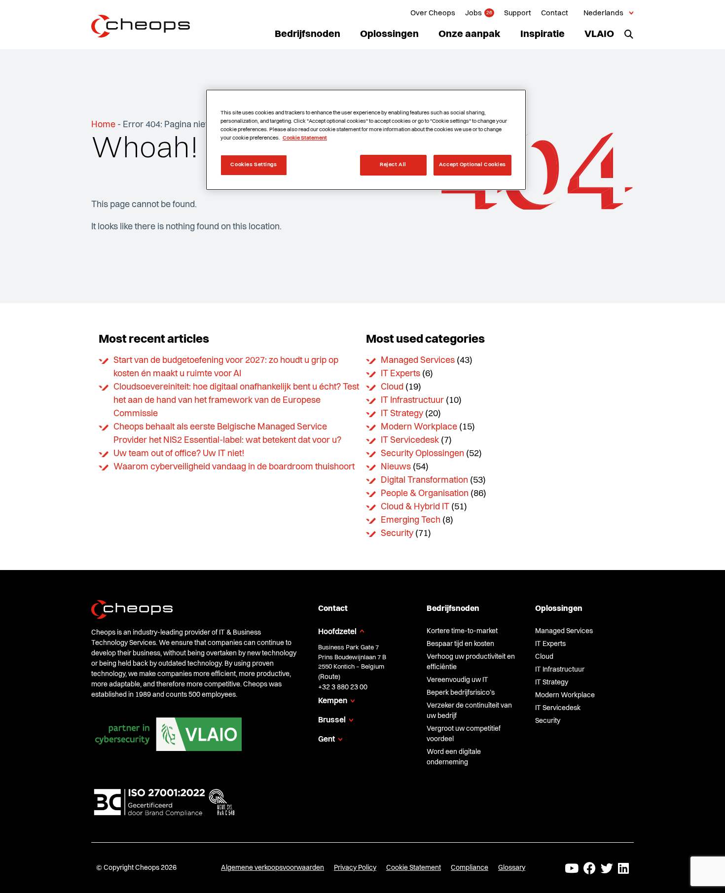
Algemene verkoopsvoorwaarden (272, 867)
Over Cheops (432, 13)
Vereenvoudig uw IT (457, 680)
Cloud (392, 387)
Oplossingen (389, 34)
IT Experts (400, 373)
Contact (554, 13)
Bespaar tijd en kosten (460, 644)
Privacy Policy (355, 867)
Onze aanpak (469, 34)
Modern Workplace (419, 427)
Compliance (469, 867)
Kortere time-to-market (462, 631)
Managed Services (418, 360)
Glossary (511, 867)
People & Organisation (425, 493)
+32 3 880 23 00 (342, 687)
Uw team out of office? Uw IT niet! (179, 453)
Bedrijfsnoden (307, 34)
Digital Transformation (424, 480)
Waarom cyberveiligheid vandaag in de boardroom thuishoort (234, 467)
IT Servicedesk (410, 440)
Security (397, 533)
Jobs (473, 13)
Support (517, 13)
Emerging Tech (410, 520)
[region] (366, 139)
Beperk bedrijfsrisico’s (461, 692)
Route (329, 677)
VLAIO (599, 34)
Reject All (393, 165)
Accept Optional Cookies (472, 165)
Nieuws (396, 467)
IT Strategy (402, 413)
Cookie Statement (413, 867)
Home (103, 124)
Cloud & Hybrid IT (415, 506)
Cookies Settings (253, 165)
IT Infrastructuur (412, 400)
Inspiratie (542, 34)
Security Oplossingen (422, 453)
